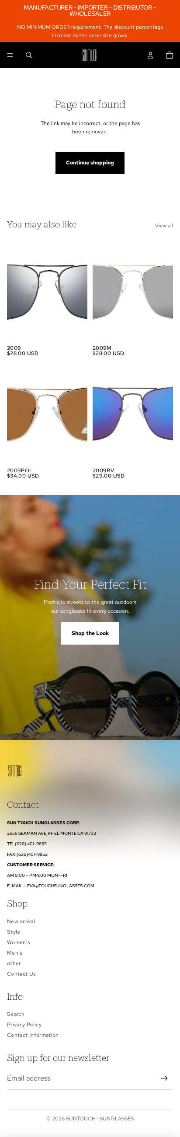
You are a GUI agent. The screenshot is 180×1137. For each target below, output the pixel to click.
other (14, 963)
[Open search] (28, 55)
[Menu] (10, 55)
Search (15, 1014)
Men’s (15, 952)
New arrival (21, 921)
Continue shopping (90, 162)
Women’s (19, 942)
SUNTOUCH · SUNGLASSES (100, 1118)
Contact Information (33, 1035)
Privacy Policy (24, 1024)
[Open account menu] (150, 55)
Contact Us (21, 973)
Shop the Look (90, 633)
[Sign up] (164, 1078)
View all (164, 225)
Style (14, 931)
